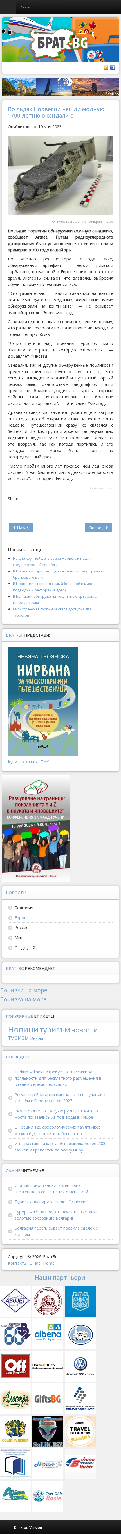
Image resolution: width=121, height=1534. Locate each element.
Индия (36, 1038)
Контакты (17, 1263)
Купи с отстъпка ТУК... (29, 761)
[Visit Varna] (60, 86)
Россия (21, 927)
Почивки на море (23, 990)
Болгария (24, 907)
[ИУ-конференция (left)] (36, 828)
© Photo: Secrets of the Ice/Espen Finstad (82, 222)
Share (13, 498)
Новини (23, 1029)
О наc (35, 1263)
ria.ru (109, 488)
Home (49, 1263)
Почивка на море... (25, 999)
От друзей (25, 947)
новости (84, 1029)
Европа (22, 917)
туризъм (55, 1030)
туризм (18, 1037)
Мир (19, 937)
